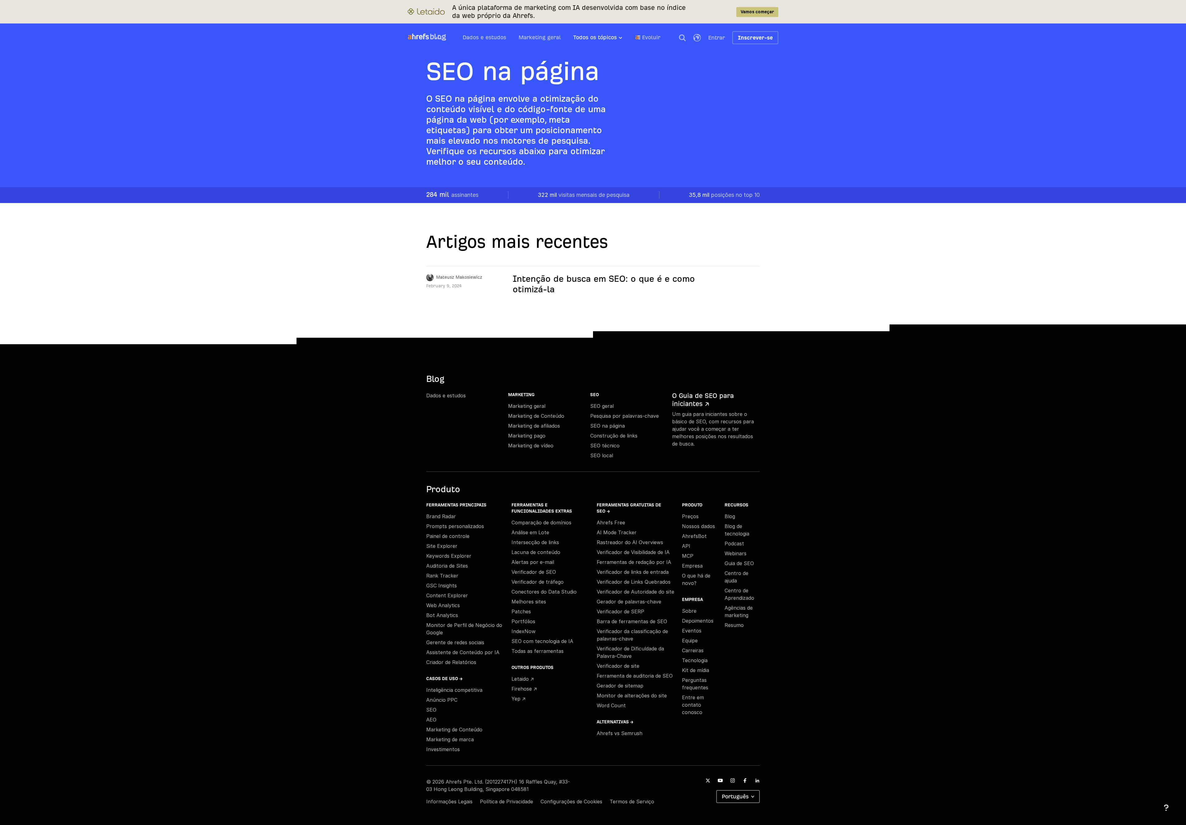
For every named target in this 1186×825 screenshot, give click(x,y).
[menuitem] (604, 39)
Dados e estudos (484, 37)
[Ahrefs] (418, 37)
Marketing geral (540, 37)
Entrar (716, 37)
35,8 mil (724, 195)
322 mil (583, 195)
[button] (682, 37)
